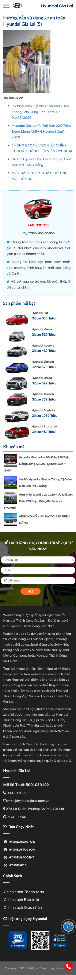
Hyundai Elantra (43, 361)
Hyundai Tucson (43, 394)
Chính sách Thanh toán (24, 891)
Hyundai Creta (42, 378)
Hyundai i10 (40, 313)
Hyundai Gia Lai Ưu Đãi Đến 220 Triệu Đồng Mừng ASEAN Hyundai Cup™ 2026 (41, 131)
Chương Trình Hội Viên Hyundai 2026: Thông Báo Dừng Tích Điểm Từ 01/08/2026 (41, 112)
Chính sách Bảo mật (21, 899)
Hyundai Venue (42, 329)
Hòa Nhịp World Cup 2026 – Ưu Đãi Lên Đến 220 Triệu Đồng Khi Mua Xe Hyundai (38, 501)
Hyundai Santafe (43, 410)
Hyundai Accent (43, 345)
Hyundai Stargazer (45, 426)
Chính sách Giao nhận (23, 907)
